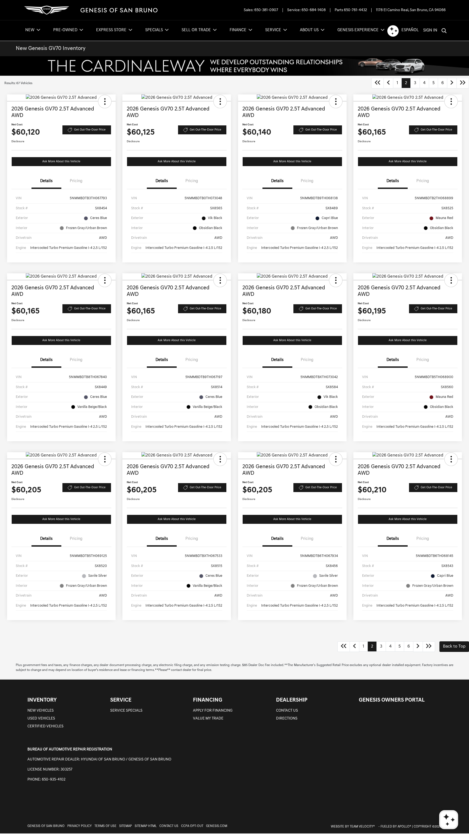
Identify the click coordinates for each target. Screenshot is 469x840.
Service (120, 700)
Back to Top (454, 646)
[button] (105, 101)
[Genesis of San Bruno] (90, 10)
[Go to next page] (452, 83)
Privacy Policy (79, 826)
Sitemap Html (146, 826)
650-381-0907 (266, 10)
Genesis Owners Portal (392, 700)
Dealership (292, 700)
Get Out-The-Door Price (90, 129)
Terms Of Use (105, 826)
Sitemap (125, 826)
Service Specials (126, 711)
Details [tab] (46, 181)
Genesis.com (216, 826)
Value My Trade (208, 719)
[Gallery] (234, 66)
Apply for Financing (213, 711)
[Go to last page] (463, 83)
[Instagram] (439, 809)
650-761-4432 (355, 10)
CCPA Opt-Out (192, 826)
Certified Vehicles (45, 726)
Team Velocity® (362, 826)
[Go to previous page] (388, 83)
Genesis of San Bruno (46, 826)
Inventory (42, 700)
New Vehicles (40, 711)
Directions (286, 719)
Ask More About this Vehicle (61, 161)
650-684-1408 (314, 10)
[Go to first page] (377, 83)
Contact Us (287, 711)
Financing (207, 700)
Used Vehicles (41, 719)
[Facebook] (428, 809)
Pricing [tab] (76, 181)
